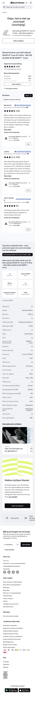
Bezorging (6, 590)
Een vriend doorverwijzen (11, 616)
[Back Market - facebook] (13, 572)
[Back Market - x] (17, 572)
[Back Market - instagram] (4, 572)
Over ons (6, 561)
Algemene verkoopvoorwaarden (13, 628)
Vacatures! (6, 569)
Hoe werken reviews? (12, 88)
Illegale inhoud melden (10, 645)
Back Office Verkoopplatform (12, 585)
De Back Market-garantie (10, 631)
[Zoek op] (4, 7)
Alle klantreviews (8, 607)
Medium (5, 667)
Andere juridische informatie (12, 639)
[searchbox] (19, 7)
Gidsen (5, 601)
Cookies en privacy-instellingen (12, 636)
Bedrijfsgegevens (8, 642)
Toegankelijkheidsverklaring (11, 566)
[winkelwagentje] (31, 3)
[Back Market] (17, 3)
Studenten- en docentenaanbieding (14, 563)
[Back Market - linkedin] (8, 572)
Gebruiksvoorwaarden (10, 625)
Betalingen (6, 587)
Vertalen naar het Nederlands (11, 132)
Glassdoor (6, 664)
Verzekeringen (7, 596)
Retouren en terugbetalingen (12, 593)
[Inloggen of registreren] (26, 3)
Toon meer (7, 129)
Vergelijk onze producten (11, 604)
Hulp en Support (8, 598)
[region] (17, 441)
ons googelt (13, 497)
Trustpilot (6, 662)
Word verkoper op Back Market (12, 582)
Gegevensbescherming (10, 634)
